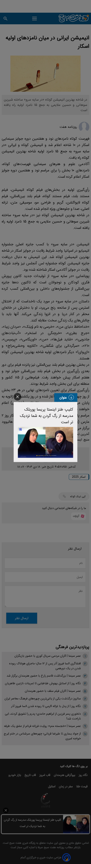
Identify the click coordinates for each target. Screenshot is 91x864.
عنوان (63, 397)
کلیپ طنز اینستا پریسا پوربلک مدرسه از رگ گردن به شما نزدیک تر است (46, 415)
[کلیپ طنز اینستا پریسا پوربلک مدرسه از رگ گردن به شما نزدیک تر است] (45, 442)
